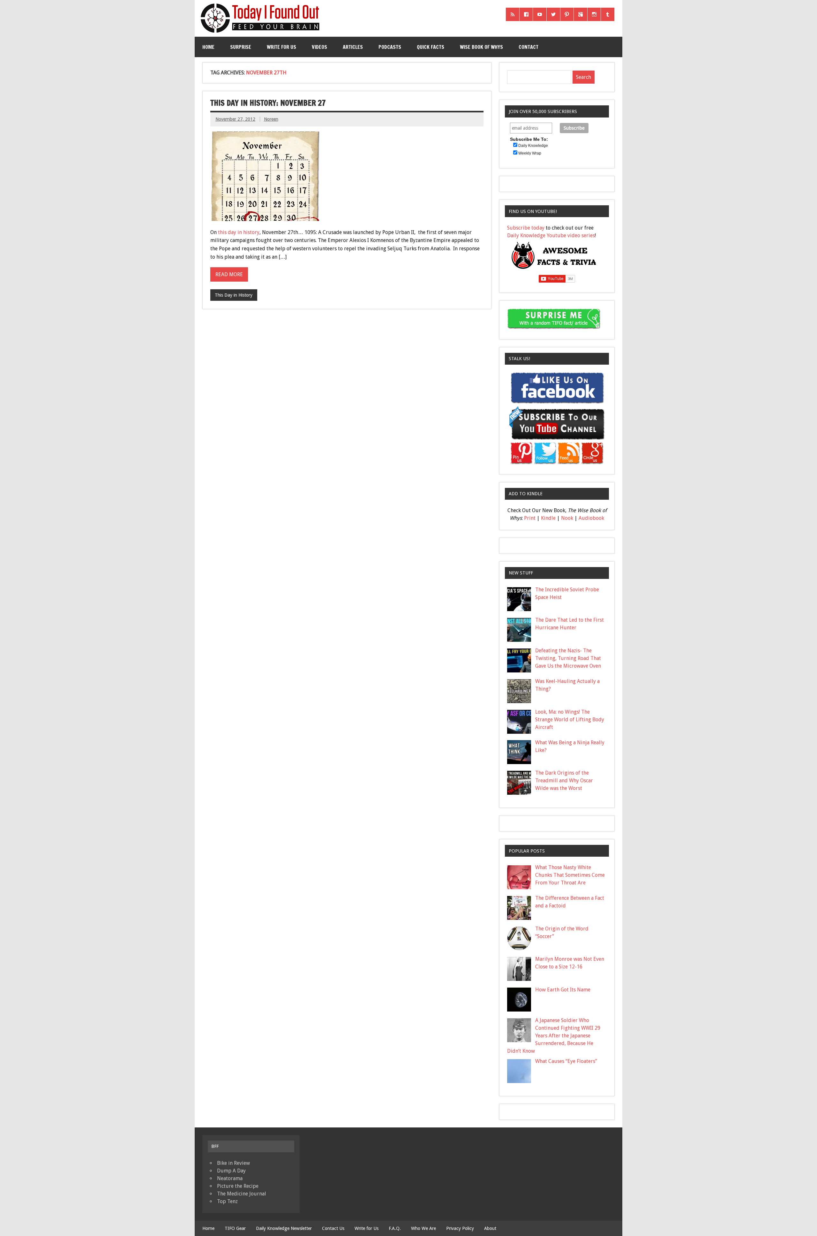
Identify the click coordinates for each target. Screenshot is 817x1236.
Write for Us (281, 46)
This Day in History (233, 295)
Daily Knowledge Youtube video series (551, 235)
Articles (353, 46)
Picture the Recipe (238, 1186)
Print (530, 518)
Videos (319, 46)
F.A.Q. (395, 1228)
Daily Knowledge (533, 145)
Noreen (271, 119)
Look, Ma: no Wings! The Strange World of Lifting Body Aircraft (569, 719)
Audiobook (591, 518)
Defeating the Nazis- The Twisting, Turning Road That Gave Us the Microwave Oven (568, 658)
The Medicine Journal (241, 1194)
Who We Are (423, 1228)
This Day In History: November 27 (268, 102)
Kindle (548, 518)
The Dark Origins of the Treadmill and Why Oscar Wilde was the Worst (564, 780)
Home (208, 46)
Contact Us (333, 1228)
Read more (229, 274)
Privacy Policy (460, 1228)
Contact (528, 46)
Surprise (240, 46)
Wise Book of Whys (481, 46)
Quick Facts (430, 46)
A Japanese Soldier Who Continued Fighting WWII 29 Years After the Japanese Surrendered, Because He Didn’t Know (553, 1035)
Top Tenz (227, 1201)
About (490, 1228)
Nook (567, 518)
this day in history (238, 232)
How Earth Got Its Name (562, 990)
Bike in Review (233, 1163)
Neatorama (230, 1178)
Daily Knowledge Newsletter (284, 1228)
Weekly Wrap (529, 153)
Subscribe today (525, 228)
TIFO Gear (235, 1228)
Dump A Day (231, 1171)
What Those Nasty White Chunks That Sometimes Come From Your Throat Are (570, 875)
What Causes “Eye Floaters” (566, 1061)
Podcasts (390, 46)
